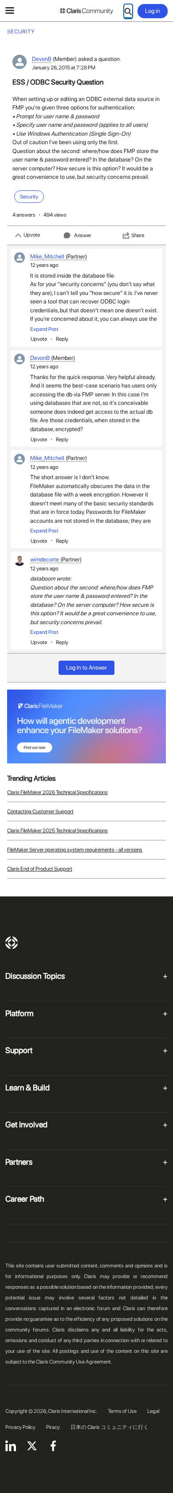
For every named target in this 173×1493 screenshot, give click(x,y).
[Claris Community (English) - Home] (86, 11)
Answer (82, 235)
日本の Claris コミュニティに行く (110, 1427)
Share (137, 235)
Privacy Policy (20, 1427)
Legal (153, 1411)
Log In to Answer (86, 667)
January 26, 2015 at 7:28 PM (63, 68)
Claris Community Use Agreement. (74, 1362)
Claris (11, 942)
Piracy (53, 1427)
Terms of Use (122, 1411)
